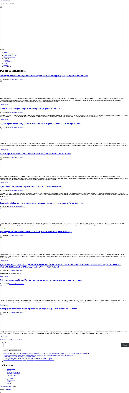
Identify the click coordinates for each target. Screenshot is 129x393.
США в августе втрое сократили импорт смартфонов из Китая (30, 108)
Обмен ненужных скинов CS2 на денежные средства (19, 356)
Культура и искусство (10, 55)
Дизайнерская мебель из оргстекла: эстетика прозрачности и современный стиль (28, 358)
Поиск (5, 342)
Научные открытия (9, 57)
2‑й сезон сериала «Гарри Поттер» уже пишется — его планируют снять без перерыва (41, 280)
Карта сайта (7, 66)
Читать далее (4, 104)
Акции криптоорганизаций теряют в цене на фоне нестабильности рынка (35, 153)
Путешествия (7, 61)
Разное (6, 65)
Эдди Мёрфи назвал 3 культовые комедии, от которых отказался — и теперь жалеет (40, 123)
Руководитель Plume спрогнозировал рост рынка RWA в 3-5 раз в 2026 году (36, 231)
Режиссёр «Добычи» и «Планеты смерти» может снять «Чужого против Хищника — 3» (41, 203)
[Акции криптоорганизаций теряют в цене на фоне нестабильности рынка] (13, 173)
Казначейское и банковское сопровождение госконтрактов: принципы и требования (29, 360)
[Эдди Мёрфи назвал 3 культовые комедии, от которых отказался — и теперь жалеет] (13, 140)
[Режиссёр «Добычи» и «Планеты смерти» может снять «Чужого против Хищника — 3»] (13, 220)
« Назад (2, 339)
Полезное (12, 79)
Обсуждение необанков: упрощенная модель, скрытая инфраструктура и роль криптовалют (44, 75)
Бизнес (6, 52)
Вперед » (19, 339)
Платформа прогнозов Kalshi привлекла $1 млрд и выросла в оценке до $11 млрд (38, 309)
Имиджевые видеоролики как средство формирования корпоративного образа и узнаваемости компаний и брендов (38, 355)
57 (15, 339)
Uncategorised (11, 369)
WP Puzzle (8, 389)
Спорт (5, 63)
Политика (6, 60)
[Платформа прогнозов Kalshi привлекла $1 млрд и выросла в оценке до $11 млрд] (13, 329)
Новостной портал (5, 0)
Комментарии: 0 (19, 79)
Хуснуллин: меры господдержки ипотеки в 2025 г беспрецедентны (31, 186)
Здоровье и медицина (10, 54)
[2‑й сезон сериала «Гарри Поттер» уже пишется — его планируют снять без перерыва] (13, 297)
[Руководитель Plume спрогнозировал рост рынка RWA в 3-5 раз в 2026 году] (13, 251)
